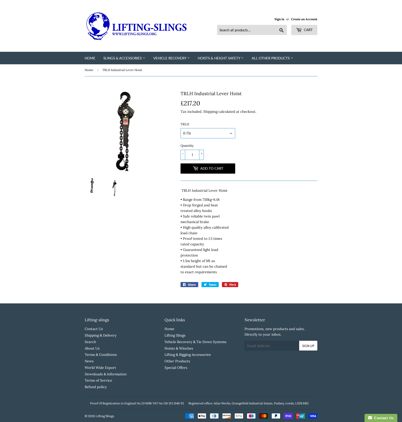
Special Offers (175, 367)
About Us (92, 348)
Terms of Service (98, 380)
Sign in (279, 19)
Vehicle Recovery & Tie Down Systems (195, 342)
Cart (308, 30)
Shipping (210, 111)
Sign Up (308, 346)
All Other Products (271, 58)
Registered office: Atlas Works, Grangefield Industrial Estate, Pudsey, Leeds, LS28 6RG (248, 403)
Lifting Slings (174, 335)
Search (90, 342)
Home (90, 58)
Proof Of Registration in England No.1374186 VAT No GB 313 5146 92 (137, 403)
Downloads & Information (106, 374)
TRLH (185, 124)
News (89, 361)
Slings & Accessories (123, 58)
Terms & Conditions (101, 354)
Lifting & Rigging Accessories (187, 354)
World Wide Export (100, 367)
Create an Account (304, 19)
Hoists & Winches (178, 348)
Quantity (187, 145)
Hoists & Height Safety (219, 58)
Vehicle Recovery (170, 58)
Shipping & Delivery (101, 335)
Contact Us (94, 329)
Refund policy (96, 387)
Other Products (177, 361)
